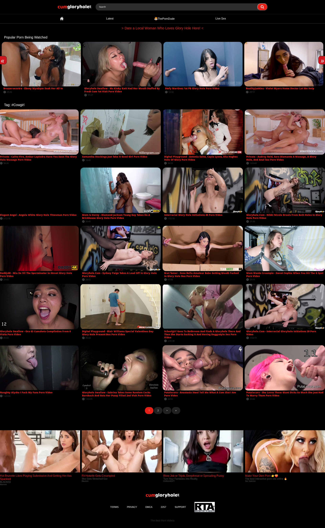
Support (180, 507)
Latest (109, 18)
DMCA (148, 507)
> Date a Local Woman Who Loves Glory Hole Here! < (162, 28)
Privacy (132, 507)
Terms (114, 507)
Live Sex (220, 18)
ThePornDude (166, 18)
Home (62, 18)
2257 (163, 507)
